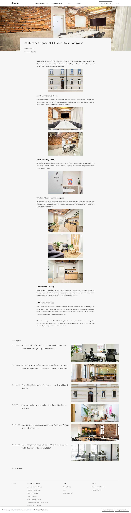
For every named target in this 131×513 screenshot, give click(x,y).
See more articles (17, 468)
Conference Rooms (58, 3)
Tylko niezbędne (108, 510)
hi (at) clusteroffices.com (99, 487)
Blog (69, 3)
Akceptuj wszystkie (122, 510)
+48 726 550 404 (106, 3)
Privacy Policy (67, 487)
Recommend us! (67, 493)
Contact (78, 3)
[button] (40, 3)
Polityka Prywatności (42, 510)
